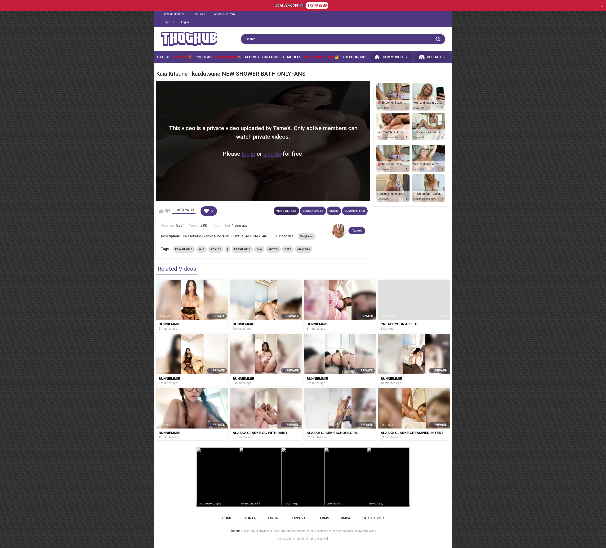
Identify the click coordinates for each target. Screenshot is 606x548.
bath (288, 249)
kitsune (215, 249)
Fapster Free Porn (224, 14)
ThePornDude (355, 57)
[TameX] (339, 231)
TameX (357, 230)
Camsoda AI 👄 (228, 57)
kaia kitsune (183, 249)
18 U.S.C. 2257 (373, 518)
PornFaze (199, 14)
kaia (201, 249)
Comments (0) (354, 210)
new (259, 249)
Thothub (298, 538)
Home (227, 518)
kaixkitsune (242, 249)
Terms (323, 518)
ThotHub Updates (173, 14)
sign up (272, 153)
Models (294, 57)
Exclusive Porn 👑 (322, 57)
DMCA (345, 518)
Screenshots (313, 210)
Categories (273, 57)
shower (273, 249)
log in (248, 153)
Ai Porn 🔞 (183, 57)
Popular (204, 57)
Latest (163, 57)
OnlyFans (306, 236)
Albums (252, 57)
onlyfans (303, 249)
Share (334, 210)
